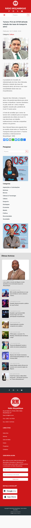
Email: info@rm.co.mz (8, 415)
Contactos (5, 449)
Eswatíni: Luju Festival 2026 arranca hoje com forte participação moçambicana (17, 314)
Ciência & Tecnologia (9, 196)
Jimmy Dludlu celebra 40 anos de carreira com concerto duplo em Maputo (19, 367)
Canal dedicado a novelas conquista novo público (17, 325)
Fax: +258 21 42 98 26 (8, 422)
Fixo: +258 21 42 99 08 (8, 418)
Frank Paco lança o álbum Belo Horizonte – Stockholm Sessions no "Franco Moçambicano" (19, 377)
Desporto (6, 201)
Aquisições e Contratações (11, 187)
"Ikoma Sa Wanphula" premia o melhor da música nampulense (18, 346)
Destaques (6, 204)
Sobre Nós (5, 433)
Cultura (11, 34)
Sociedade (6, 219)
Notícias (5, 190)
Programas (5, 446)
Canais (4, 443)
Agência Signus (17, 513)
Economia (6, 207)
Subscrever (15, 479)
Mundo (5, 210)
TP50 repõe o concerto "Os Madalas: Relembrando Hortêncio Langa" (19, 335)
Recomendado (7, 216)
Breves (5, 193)
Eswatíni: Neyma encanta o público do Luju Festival (19, 304)
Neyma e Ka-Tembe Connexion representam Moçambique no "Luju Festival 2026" (19, 356)
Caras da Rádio (6, 439)
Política (5, 213)
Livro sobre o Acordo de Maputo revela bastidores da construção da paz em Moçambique (13, 283)
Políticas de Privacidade (15, 511)
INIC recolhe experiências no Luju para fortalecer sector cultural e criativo (19, 293)
